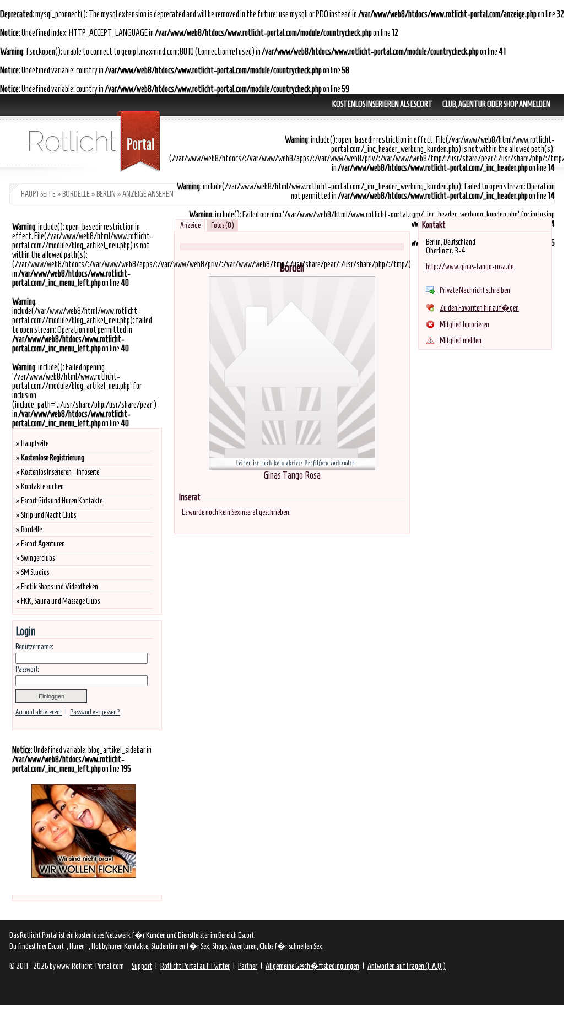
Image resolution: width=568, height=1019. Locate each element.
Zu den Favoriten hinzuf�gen (479, 307)
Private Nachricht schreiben (475, 290)
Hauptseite (38, 193)
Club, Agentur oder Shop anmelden (496, 104)
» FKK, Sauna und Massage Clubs (57, 601)
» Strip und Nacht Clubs (45, 515)
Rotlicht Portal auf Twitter (195, 966)
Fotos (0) (222, 225)
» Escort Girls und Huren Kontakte (58, 500)
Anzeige (190, 225)
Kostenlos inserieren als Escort (382, 104)
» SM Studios (32, 572)
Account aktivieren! (38, 712)
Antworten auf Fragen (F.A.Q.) (406, 966)
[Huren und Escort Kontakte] (87, 175)
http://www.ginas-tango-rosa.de (469, 266)
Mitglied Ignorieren (464, 324)
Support (142, 966)
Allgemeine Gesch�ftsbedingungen (312, 966)
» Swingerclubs (35, 558)
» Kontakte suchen (39, 486)
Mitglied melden (461, 340)
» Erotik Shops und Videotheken (56, 586)
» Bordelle (28, 529)
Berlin (106, 193)
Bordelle (76, 193)
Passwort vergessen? (95, 712)
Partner (247, 966)
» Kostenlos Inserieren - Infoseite (57, 472)
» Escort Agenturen (40, 543)
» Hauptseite (31, 443)
